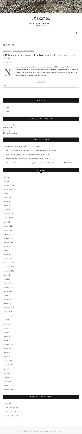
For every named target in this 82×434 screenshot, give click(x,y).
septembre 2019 (9, 246)
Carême (23, 50)
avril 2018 (7, 279)
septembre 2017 (9, 291)
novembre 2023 (9, 185)
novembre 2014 (9, 365)
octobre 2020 (8, 218)
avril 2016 (7, 332)
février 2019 (8, 254)
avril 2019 (7, 250)
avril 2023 (7, 193)
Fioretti (6, 107)
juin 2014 (7, 369)
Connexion (7, 403)
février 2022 (8, 201)
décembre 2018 (9, 263)
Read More (41, 81)
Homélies (7, 50)
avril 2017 (7, 295)
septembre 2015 (9, 348)
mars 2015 (7, 357)
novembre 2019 (9, 238)
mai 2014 (7, 373)
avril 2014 (7, 377)
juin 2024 (7, 177)
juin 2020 (7, 222)
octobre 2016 (8, 312)
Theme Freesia (43, 431)
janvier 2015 (8, 361)
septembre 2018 (9, 271)
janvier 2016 (8, 340)
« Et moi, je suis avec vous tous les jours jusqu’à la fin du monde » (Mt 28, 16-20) (30, 150)
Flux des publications (11, 408)
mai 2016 (7, 328)
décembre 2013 (9, 385)
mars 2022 (7, 197)
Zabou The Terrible (9, 125)
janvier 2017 (8, 304)
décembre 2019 (9, 234)
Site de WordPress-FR (11, 416)
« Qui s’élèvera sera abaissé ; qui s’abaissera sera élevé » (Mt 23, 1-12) (26, 154)
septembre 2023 (9, 189)
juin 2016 (7, 324)
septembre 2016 (9, 316)
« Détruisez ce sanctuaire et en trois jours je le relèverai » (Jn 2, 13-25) (39, 56)
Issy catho (6, 130)
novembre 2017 (9, 287)
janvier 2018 (8, 283)
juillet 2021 (7, 210)
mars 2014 (7, 381)
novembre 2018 (9, 267)
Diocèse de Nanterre (10, 133)
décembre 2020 (9, 214)
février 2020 (8, 226)
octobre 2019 (8, 242)
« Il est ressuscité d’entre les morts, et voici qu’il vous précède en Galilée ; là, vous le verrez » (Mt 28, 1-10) (38, 163)
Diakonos (41, 18)
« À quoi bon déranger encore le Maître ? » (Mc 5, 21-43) (22, 146)
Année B (16, 50)
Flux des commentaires (11, 412)
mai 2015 (7, 352)
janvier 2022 (8, 205)
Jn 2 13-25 (30, 50)
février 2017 (8, 299)
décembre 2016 (9, 308)
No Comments (74, 86)
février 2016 (8, 336)
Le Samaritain (7, 127)
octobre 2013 (8, 389)
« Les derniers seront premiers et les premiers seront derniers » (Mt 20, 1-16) (29, 159)
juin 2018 (7, 275)
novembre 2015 (9, 344)
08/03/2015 (7, 63)
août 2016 (7, 320)
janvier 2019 (8, 259)
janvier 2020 (8, 230)
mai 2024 (7, 181)
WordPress (60, 431)
